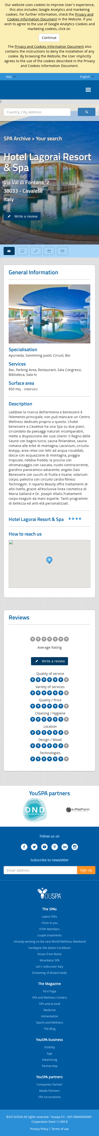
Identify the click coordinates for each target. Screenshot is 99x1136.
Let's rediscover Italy (49, 966)
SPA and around (49, 1004)
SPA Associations (49, 1097)
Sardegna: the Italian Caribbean (49, 948)
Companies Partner (49, 1084)
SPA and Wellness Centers (49, 997)
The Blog (50, 1029)
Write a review (24, 216)
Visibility (49, 1047)
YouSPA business (49, 1039)
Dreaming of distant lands (49, 973)
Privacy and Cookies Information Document (50, 16)
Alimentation (49, 1016)
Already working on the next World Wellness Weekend (50, 941)
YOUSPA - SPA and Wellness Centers (16, 88)
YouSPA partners (49, 1077)
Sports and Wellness (49, 1022)
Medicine (49, 1010)
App (49, 1053)
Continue (49, 37)
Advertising (49, 1060)
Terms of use (60, 1129)
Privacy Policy (39, 1129)
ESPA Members (49, 929)
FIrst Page (49, 991)
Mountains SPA (50, 960)
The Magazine (49, 983)
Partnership (49, 1066)
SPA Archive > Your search (33, 138)
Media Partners (49, 1091)
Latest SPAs (49, 916)
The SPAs (49, 909)
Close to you (49, 923)
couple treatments (49, 935)
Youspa (49, 893)
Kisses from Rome (49, 954)
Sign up (86, 870)
